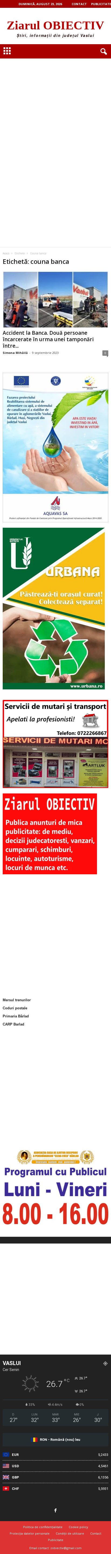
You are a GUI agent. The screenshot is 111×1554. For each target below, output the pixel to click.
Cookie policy (78, 1527)
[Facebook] (55, 1510)
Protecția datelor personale (30, 1533)
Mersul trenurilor (17, 1000)
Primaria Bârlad (16, 1016)
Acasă (6, 253)
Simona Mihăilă (15, 353)
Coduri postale (15, 1008)
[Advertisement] (55, 92)
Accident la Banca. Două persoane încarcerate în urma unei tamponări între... (48, 339)
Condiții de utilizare (70, 1533)
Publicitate (101, 4)
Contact (79, 4)
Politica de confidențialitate (43, 1527)
